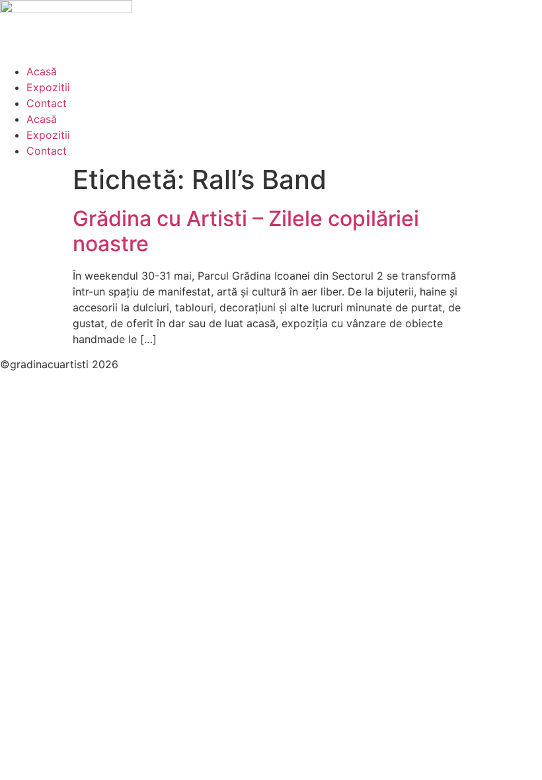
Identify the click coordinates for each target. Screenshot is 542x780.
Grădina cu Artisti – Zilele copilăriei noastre (246, 231)
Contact (46, 103)
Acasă (41, 71)
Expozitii (48, 87)
